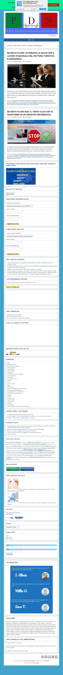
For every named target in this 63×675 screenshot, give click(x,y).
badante (8, 442)
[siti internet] (27, 470)
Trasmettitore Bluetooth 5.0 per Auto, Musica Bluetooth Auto (20, 414)
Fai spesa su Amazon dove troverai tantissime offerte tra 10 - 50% (21, 282)
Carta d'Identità (10, 369)
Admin (20, 61)
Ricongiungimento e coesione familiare (15, 391)
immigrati (47, 446)
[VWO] (23, 9)
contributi (53, 442)
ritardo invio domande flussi (38, 157)
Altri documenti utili (11, 364)
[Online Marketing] (19, 518)
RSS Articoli (9, 537)
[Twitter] (46, 657)
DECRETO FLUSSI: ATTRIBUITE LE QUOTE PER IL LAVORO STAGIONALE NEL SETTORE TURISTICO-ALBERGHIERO (31, 55)
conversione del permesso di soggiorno (14, 444)
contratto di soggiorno (47, 442)
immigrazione (53, 446)
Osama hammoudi (11, 432)
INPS (7, 448)
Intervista (9, 380)
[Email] (56, 657)
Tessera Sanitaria (11, 400)
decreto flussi (17, 446)
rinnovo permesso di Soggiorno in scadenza (21, 457)
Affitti (8, 362)
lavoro (11, 448)
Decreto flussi (29, 100)
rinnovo (36, 455)
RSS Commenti (9, 539)
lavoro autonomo (18, 448)
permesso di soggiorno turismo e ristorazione (38, 103)
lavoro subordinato (49, 448)
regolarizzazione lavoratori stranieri (46, 453)
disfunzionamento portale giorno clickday (44, 155)
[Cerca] (50, 35)
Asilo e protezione (11, 367)
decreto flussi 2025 (30, 155)
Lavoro (43, 100)
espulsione (41, 446)
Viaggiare (9, 403)
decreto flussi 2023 (25, 446)
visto (19, 459)
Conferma (14, 434)
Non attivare (34, 9)
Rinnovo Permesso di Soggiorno (14, 393)
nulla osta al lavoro (15, 450)
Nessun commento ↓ (27, 61)
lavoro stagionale (38, 448)
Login (7, 535)
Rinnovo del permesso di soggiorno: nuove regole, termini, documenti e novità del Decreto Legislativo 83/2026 (31, 271)
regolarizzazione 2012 (34, 453)
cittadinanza (24, 442)
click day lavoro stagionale (20, 155)
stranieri (9, 459)
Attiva (42, 9)
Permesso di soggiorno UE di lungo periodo (17, 388)
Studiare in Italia (11, 398)
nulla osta (8, 450)
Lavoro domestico (11, 383)
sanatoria (9, 396)
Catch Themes (36, 663)
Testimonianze (10, 401)
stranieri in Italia (15, 459)
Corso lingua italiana (11, 375)
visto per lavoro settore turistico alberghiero (19, 104)
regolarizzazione (25, 453)
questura (19, 453)
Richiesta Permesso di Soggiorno (36, 154)
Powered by (19, 9)
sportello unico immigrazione (50, 457)
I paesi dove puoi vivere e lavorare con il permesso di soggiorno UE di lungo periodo (37, 502)
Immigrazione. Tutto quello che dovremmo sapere (17, 650)
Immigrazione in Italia (36, 100)
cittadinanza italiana (34, 442)
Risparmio (9, 395)
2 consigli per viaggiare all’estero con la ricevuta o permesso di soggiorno (28, 429)
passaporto (21, 450)
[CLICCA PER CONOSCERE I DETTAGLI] (21, 184)
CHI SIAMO (46, 661)
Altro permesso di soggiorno (19, 100)
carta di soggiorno (16, 442)
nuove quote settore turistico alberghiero (18, 103)
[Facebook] (42, 657)
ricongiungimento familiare (11, 455)
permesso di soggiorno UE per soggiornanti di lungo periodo (38, 452)
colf (41, 442)
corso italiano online (51, 444)
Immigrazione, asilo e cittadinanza (14, 314)
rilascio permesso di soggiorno (26, 455)
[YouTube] (49, 657)
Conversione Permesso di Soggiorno (15, 374)
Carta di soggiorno (11, 371)
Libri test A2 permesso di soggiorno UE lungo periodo (18, 318)
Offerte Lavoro (10, 387)
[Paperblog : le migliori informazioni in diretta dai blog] (10, 518)
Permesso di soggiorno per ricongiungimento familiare (24, 431)
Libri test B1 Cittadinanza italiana (14, 316)
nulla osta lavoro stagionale (31, 102)
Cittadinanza (10, 372)
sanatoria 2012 (40, 457)
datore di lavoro (9, 446)
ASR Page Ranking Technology (13, 512)
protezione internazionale (11, 453)
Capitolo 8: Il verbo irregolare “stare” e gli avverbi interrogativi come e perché (24, 269)
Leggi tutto (13, 97)
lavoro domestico (28, 448)
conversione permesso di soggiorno (35, 444)
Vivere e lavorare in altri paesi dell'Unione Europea (18, 406)
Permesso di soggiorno (35, 449)
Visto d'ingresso (47, 154)
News (46, 100)
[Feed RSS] (53, 657)
